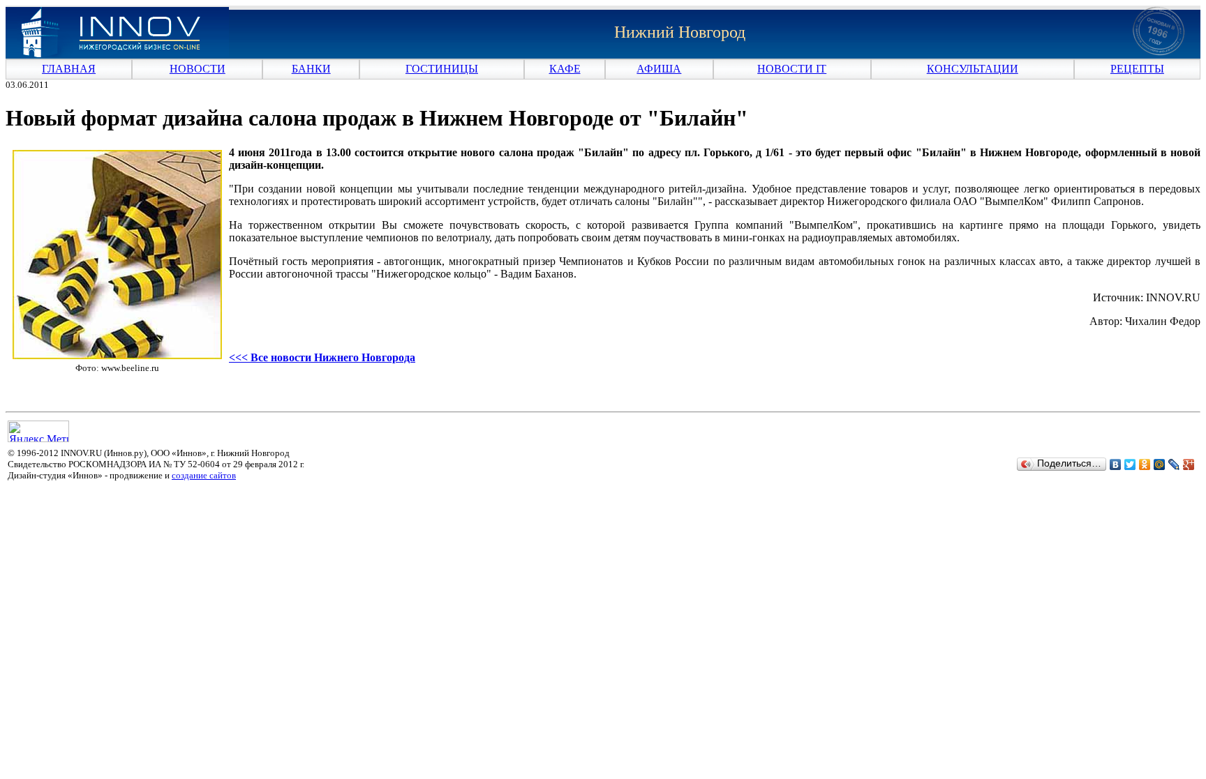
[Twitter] (1130, 464)
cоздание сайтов (204, 475)
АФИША (658, 69)
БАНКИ (311, 69)
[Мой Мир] (1159, 464)
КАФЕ (565, 69)
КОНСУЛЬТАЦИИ (972, 69)
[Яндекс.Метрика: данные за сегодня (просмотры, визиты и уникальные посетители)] (38, 431)
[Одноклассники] (1145, 464)
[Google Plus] (1189, 464)
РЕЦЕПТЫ (1137, 69)
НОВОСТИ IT (791, 69)
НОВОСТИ (197, 69)
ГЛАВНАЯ (69, 69)
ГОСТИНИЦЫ (441, 69)
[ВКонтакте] (1115, 464)
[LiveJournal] (1174, 464)
